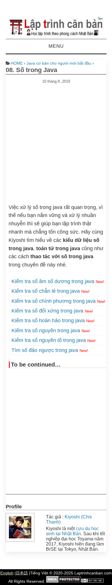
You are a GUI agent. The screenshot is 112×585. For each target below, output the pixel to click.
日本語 (22, 573)
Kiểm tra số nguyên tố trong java (48, 340)
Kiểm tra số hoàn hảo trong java (48, 320)
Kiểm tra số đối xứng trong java (47, 311)
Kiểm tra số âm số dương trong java (52, 281)
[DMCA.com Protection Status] (63, 581)
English (6, 573)
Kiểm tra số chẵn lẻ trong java (45, 291)
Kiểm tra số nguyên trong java (45, 330)
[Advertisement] (56, 139)
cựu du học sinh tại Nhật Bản (72, 531)
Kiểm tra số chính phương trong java (53, 301)
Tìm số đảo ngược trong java (44, 350)
